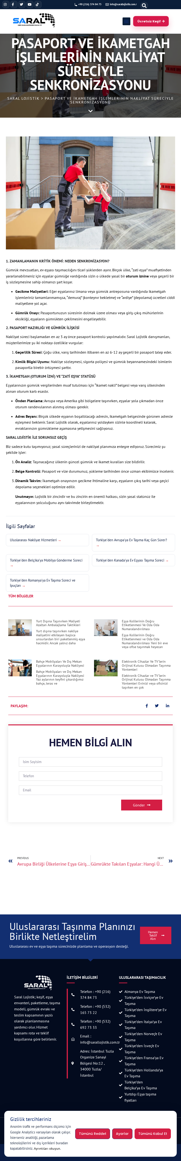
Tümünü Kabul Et (152, 1133)
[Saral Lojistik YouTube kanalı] (29, 4)
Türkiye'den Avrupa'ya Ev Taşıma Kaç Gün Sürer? (131, 540)
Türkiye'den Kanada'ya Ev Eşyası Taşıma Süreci (130, 560)
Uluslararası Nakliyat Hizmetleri (33, 540)
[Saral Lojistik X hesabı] (21, 4)
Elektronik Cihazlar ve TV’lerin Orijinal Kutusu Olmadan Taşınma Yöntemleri (146, 665)
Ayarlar (122, 1133)
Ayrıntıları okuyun (47, 1148)
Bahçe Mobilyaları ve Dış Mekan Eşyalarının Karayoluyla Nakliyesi (60, 663)
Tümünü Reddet (92, 1133)
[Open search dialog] (144, 5)
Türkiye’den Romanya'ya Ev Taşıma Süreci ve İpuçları (42, 583)
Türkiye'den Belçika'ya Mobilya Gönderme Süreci (46, 560)
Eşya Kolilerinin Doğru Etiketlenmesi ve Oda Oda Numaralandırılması (140, 625)
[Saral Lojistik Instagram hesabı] (5, 4)
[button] (126, 21)
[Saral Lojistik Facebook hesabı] (13, 4)
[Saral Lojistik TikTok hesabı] (37, 4)
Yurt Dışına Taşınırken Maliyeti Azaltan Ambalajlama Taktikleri (58, 623)
